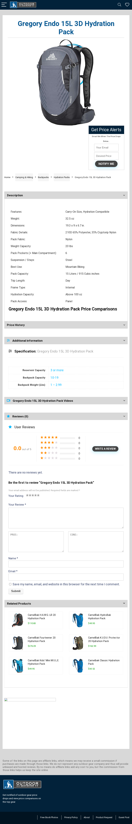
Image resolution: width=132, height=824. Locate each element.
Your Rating (15, 495)
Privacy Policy (71, 817)
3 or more (57, 370)
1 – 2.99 (56, 385)
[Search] (119, 4)
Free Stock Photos (49, 817)
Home (7, 177)
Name (13, 558)
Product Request (104, 817)
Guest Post (124, 817)
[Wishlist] (127, 5)
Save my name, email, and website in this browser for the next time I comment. (66, 584)
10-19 (54, 377)
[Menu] (4, 4)
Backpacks (43, 177)
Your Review (17, 504)
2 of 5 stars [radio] (28, 495)
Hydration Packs (62, 177)
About (87, 817)
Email (13, 571)
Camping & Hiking (24, 177)
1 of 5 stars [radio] (27, 495)
